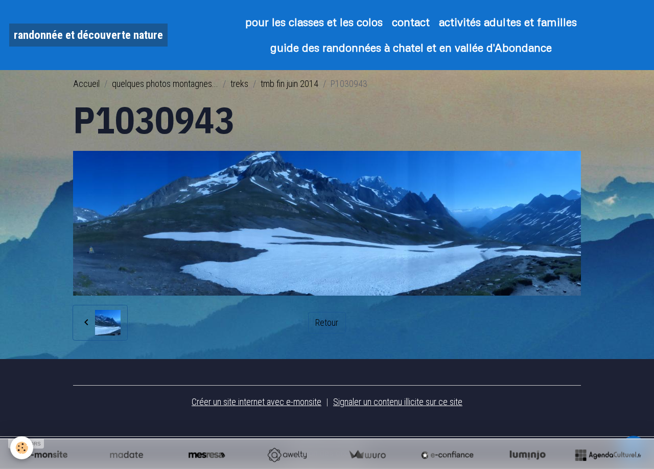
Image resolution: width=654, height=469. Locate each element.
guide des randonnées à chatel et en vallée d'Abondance (411, 47)
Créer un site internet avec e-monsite (256, 401)
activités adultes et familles (508, 22)
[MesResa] (207, 455)
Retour (326, 322)
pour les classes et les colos (314, 22)
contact (411, 22)
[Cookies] (21, 447)
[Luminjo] (528, 455)
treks (239, 83)
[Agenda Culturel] (608, 455)
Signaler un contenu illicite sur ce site (397, 401)
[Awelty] (287, 455)
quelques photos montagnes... (165, 83)
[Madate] (126, 455)
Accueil (86, 83)
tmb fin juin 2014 (289, 83)
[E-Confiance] (447, 455)
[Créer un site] (46, 455)
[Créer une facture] (367, 455)
